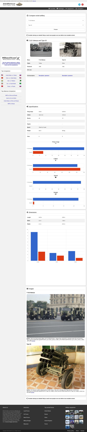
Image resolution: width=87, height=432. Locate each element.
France (46, 424)
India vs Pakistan (11, 80)
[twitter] (79, 5)
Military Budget (27, 420)
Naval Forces (27, 417)
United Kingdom (48, 420)
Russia (46, 414)
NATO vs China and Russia (11, 95)
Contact (82, 430)
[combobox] (56, 20)
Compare (56, 29)
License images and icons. (11, 421)
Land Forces (26, 411)
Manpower (26, 424)
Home (77, 430)
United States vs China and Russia (11, 101)
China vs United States (11, 78)
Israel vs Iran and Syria (11, 98)
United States (48, 411)
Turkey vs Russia (11, 86)
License (33, 340)
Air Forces (26, 414)
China (46, 417)
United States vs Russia (11, 75)
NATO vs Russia (11, 103)
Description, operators (44, 75)
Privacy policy (70, 430)
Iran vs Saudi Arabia (11, 83)
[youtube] (82, 5)
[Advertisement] (11, 33)
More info (34, 0)
